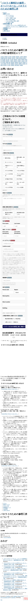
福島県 (25, 56)
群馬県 (9, 58)
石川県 (11, 59)
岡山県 (20, 62)
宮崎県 (12, 65)
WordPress (8, 596)
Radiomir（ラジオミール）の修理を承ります (16, 26)
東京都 (21, 58)
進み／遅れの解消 (10, 19)
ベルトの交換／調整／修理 (12, 21)
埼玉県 (13, 58)
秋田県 (17, 56)
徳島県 (5, 63)
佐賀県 (24, 63)
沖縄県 (21, 65)
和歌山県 (8, 62)
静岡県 (3, 61)
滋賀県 (15, 61)
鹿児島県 (17, 65)
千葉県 (17, 58)
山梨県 (19, 59)
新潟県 (3, 59)
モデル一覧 (6, 506)
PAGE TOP (26, 581)
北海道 (2, 56)
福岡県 (20, 63)
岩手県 (9, 56)
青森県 (6, 56)
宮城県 (13, 56)
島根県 (16, 62)
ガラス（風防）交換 (11, 18)
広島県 (24, 62)
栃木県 (5, 58)
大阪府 (22, 61)
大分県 (8, 65)
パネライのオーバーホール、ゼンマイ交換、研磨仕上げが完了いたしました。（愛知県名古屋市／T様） (15, 577)
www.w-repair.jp (7, 537)
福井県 (15, 59)
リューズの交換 (10, 16)
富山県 (7, 59)
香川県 (8, 63)
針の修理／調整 (10, 22)
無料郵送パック (7, 507)
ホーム (5, 503)
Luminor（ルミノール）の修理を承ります (16, 25)
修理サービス (6, 504)
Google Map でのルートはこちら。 (10, 389)
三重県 (11, 61)
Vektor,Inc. (13, 597)
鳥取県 (12, 62)
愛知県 (7, 61)
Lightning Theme (17, 596)
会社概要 (5, 508)
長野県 (22, 59)
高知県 (16, 63)
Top (1, 599)
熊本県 (5, 65)
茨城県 (2, 58)
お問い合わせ (6, 510)
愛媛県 (12, 63)
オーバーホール (10, 15)
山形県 (21, 56)
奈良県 (3, 62)
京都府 (19, 61)
